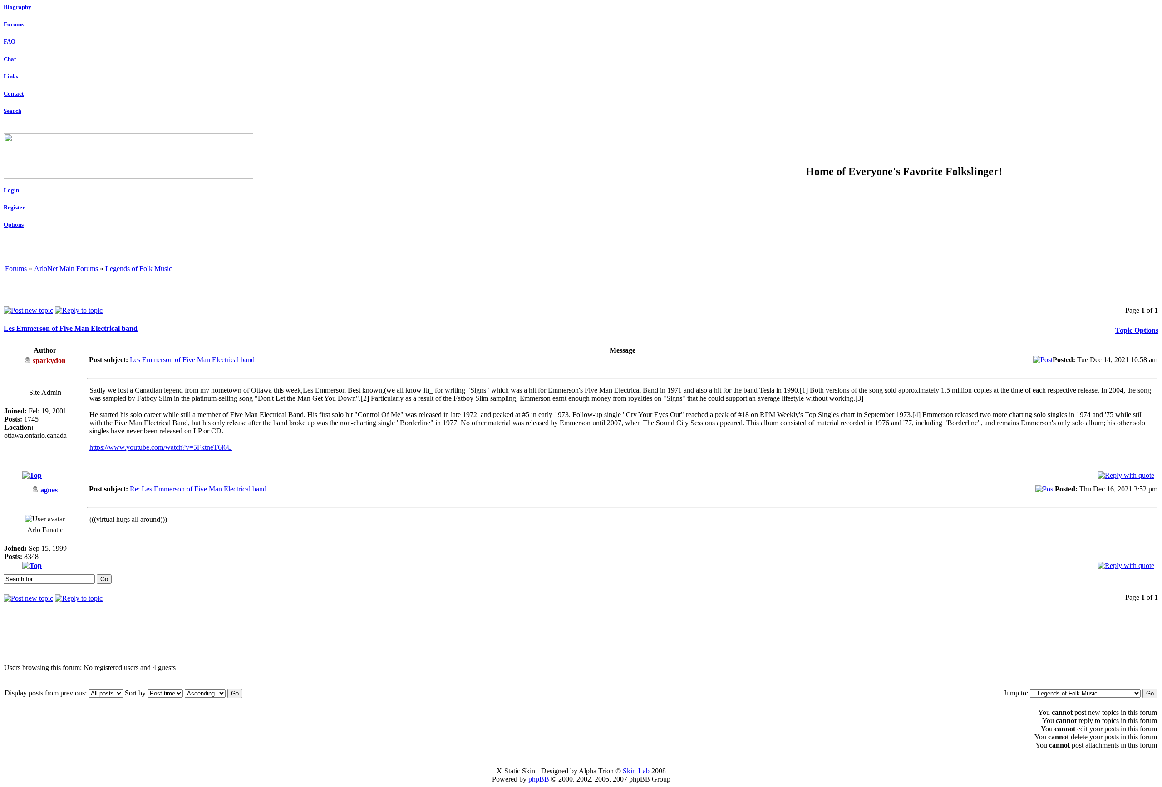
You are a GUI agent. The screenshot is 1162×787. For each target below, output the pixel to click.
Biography (17, 7)
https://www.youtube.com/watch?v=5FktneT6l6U (160, 447)
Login (11, 190)
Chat (10, 59)
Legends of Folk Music (138, 268)
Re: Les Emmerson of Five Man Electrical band (198, 489)
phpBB (538, 779)
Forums (14, 24)
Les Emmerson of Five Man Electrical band (71, 328)
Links (11, 76)
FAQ (9, 41)
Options (14, 224)
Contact (14, 93)
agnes (49, 490)
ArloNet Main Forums (66, 268)
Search (12, 110)
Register (14, 207)
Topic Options (1136, 330)
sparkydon (49, 360)
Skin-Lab (636, 771)
